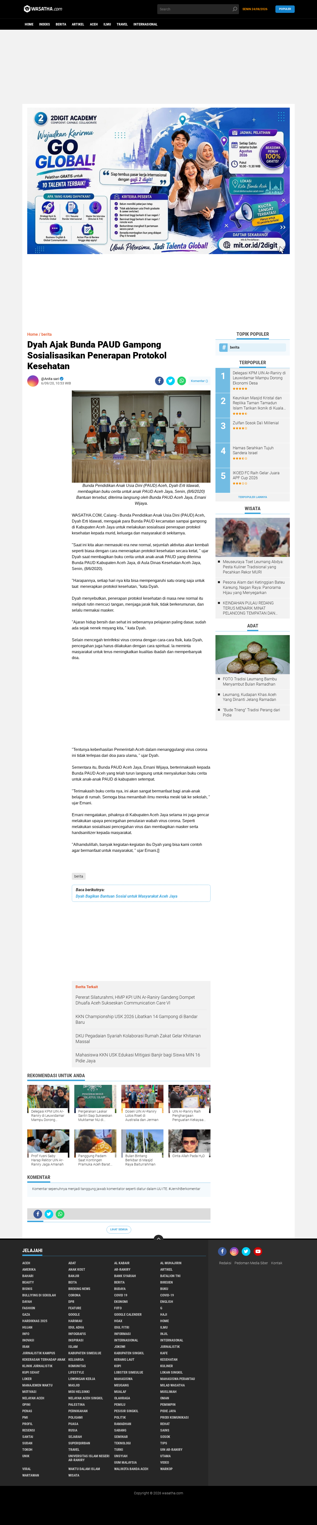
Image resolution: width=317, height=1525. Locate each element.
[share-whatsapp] (181, 381)
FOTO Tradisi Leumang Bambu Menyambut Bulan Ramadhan (250, 682)
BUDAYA (120, 1289)
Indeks (44, 24)
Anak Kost (76, 1269)
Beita (72, 1282)
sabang (120, 1430)
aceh (94, 24)
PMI (25, 1417)
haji (163, 1314)
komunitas (77, 1366)
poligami (75, 1417)
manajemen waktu (37, 1385)
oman (164, 1398)
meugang (121, 1385)
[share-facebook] (159, 381)
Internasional (145, 24)
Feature (74, 1308)
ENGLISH (166, 1302)
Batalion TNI (170, 1276)
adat (72, 1263)
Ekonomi (121, 1302)
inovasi (28, 1340)
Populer (285, 9)
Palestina (76, 1404)
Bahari (27, 1276)
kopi (117, 1366)
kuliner (166, 1366)
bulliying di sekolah (39, 1295)
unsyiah (121, 1456)
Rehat (165, 1424)
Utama (165, 1456)
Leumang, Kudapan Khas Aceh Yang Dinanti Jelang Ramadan (249, 697)
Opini (26, 1404)
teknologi (122, 1443)
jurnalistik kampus (38, 1353)
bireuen (166, 1282)
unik (25, 1456)
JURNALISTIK (170, 1347)
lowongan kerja (81, 1379)
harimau (75, 1321)
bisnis (27, 1289)
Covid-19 (167, 1295)
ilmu (107, 24)
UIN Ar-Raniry (171, 1450)
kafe (164, 1353)
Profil (27, 1424)
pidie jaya (168, 1411)
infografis (77, 1334)
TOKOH (27, 1450)
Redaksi (225, 1263)
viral (26, 1469)
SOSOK (165, 1437)
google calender (128, 1314)
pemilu (119, 1404)
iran (25, 1347)
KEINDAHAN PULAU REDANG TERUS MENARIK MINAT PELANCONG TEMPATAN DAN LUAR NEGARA (249, 608)
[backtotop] (158, 1240)
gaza (26, 1314)
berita (61, 24)
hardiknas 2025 (34, 1321)
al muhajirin (171, 1263)
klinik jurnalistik (37, 1366)
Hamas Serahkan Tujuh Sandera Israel (253, 450)
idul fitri (121, 1327)
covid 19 (120, 1295)
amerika (29, 1269)
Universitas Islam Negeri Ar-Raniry (88, 1458)
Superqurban (79, 1443)
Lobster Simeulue (128, 1372)
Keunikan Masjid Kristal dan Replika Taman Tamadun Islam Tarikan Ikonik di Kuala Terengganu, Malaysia (258, 403)
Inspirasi (75, 1340)
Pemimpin (168, 1404)
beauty (28, 1282)
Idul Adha (76, 1327)
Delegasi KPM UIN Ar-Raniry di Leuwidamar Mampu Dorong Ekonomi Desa (259, 378)
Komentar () (199, 381)
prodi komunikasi (174, 1417)
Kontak (276, 1263)
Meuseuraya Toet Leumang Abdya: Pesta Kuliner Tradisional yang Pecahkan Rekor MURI (253, 566)
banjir (73, 1276)
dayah (27, 1302)
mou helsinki (79, 1392)
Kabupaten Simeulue (84, 1353)
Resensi (28, 1430)
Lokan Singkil (171, 1372)
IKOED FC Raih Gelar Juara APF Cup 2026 (256, 475)
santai (27, 1437)
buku (164, 1289)
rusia (72, 1430)
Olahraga (122, 1398)
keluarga (76, 1359)
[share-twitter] (170, 381)
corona (74, 1295)
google (74, 1314)
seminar (121, 1437)
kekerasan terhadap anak (43, 1359)
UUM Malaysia (125, 1462)
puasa (73, 1424)
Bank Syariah (125, 1276)
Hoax (118, 1321)
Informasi (122, 1334)
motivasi (29, 1392)
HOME (164, 1321)
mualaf (120, 1392)
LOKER (27, 1379)
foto (118, 1308)
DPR (71, 1302)
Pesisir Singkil (126, 1411)
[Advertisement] (158, 66)
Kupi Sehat (31, 1372)
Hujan (27, 1327)
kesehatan (169, 1359)
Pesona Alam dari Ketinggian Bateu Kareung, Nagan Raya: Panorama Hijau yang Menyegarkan (254, 587)
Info (25, 1334)
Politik (120, 1417)
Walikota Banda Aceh (131, 1469)
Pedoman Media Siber (251, 1263)
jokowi (119, 1347)
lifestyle (76, 1372)
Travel (122, 24)
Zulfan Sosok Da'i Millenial (256, 423)
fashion (28, 1308)
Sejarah (75, 1437)
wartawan (30, 1475)
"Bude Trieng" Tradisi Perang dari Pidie (251, 712)
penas (27, 1411)
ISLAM (73, 1347)
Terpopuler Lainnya (252, 497)
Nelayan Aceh (33, 1398)
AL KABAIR (122, 1263)
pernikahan (78, 1411)
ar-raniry (122, 1269)
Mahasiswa (123, 1379)
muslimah (168, 1392)
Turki (118, 1450)
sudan (27, 1443)
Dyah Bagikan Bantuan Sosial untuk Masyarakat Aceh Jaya (126, 896)
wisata (73, 1475)
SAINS (164, 1430)
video (164, 1462)
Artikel (78, 24)
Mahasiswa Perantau (177, 1379)
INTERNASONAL (171, 1340)
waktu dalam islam (84, 1469)
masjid (74, 1385)
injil (164, 1334)
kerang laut (124, 1359)
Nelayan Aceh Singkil (85, 1398)
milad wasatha (172, 1385)
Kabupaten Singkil (129, 1353)
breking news (79, 1289)
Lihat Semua (119, 1229)
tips (163, 1443)
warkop (166, 1469)
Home (29, 24)
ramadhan (122, 1424)
